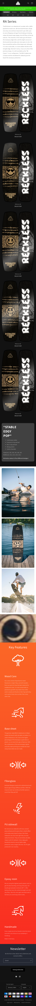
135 (8, 15)
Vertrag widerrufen (18, 969)
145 (18, 15)
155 (28, 15)
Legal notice (9, 1002)
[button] (3, 3)
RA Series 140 (18, 204)
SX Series (31, 12)
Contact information (26, 1002)
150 (23, 15)
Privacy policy (28, 1000)
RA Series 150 (18, 343)
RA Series (6, 12)
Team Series (23, 12)
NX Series (14, 12)
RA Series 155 (18, 413)
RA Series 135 (18, 134)
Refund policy (17, 1002)
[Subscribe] (31, 961)
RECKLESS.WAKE (11, 1000)
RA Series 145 (18, 274)
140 (13, 15)
